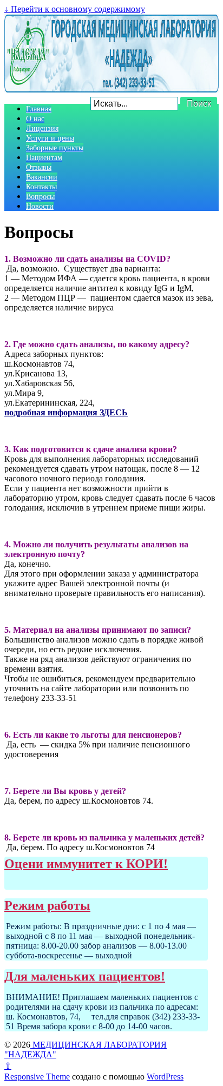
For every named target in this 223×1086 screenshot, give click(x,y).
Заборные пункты (54, 147)
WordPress (165, 1076)
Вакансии (41, 177)
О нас (35, 118)
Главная (38, 108)
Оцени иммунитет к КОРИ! (86, 864)
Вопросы (40, 196)
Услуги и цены (50, 138)
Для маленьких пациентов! (84, 976)
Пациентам (44, 157)
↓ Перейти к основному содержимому (74, 9)
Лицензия (42, 128)
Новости (40, 206)
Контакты (41, 186)
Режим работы (47, 905)
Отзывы (38, 167)
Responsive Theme (37, 1076)
